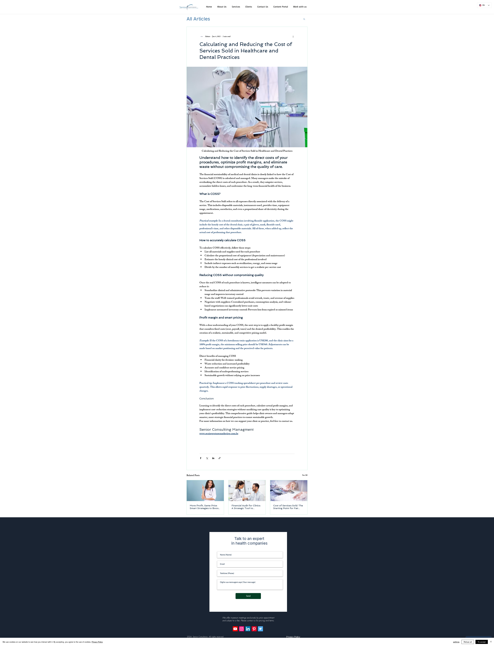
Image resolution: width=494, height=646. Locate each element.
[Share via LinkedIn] (213, 458)
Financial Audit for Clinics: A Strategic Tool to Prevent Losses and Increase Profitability (246, 507)
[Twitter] (260, 628)
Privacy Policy (97, 642)
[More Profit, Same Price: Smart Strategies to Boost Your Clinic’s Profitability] (205, 490)
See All (304, 475)
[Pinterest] (254, 628)
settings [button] (456, 642)
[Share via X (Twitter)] (207, 458)
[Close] (490, 642)
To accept (482, 642)
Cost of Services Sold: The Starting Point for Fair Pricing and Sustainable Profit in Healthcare (288, 507)
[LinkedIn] (247, 628)
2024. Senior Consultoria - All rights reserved (205, 636)
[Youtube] (235, 628)
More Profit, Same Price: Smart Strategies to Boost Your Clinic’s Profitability (204, 507)
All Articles (198, 19)
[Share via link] (219, 458)
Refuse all (468, 642)
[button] (304, 19)
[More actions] (293, 36)
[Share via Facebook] (200, 458)
